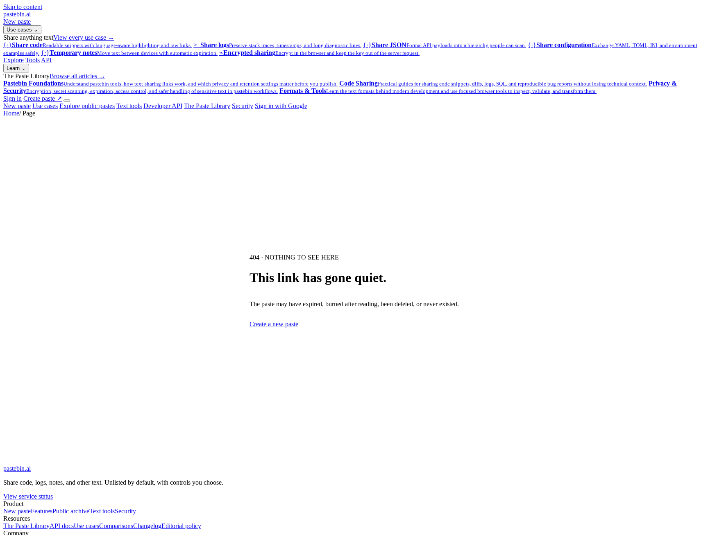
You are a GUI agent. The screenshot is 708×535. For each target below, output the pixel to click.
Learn (16, 68)
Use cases (22, 30)
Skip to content (22, 6)
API (46, 59)
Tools (32, 59)
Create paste (42, 98)
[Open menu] (67, 100)
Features (41, 511)
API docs (62, 525)
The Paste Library (207, 105)
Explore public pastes (87, 105)
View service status (28, 496)
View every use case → (83, 37)
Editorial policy (181, 525)
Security (242, 105)
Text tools (129, 105)
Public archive (70, 511)
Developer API (162, 105)
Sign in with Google (281, 105)
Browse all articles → (77, 75)
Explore (13, 59)
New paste (17, 21)
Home (11, 113)
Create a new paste (274, 324)
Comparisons (116, 525)
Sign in (12, 98)
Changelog (147, 525)
